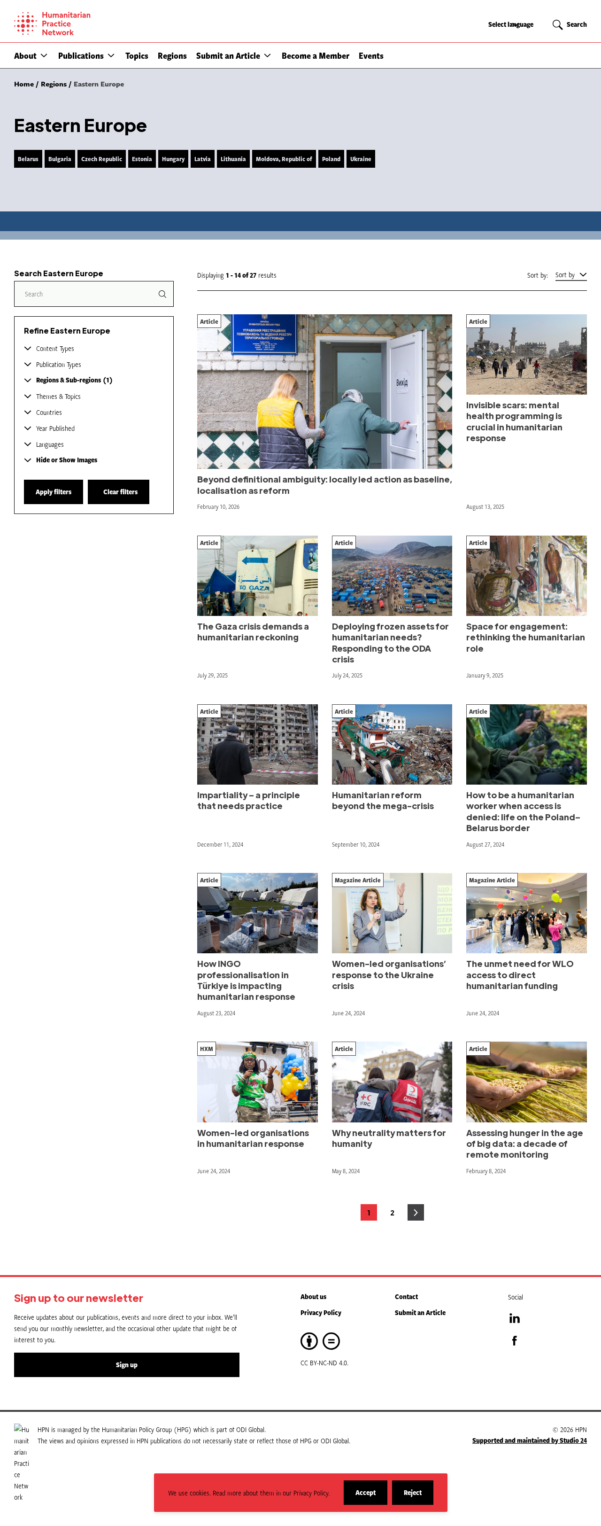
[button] (43, 55)
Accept (371, 1496)
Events (371, 55)
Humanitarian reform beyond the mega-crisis (383, 800)
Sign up (127, 1365)
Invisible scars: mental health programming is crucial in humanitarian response (514, 421)
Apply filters (53, 492)
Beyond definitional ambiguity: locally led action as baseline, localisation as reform (324, 484)
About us (313, 1296)
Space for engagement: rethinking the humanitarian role (525, 637)
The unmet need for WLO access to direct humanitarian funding (520, 974)
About (25, 55)
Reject (418, 1496)
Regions (172, 55)
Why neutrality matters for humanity (389, 1138)
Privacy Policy (320, 1312)
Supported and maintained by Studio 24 (529, 1440)
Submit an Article (228, 55)
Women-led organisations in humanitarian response (253, 1138)
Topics (136, 55)
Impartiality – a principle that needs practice (248, 800)
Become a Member (315, 55)
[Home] (84, 23)
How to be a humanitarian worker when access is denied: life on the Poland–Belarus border (523, 811)
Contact (406, 1296)
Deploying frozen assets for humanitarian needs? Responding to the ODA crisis (390, 642)
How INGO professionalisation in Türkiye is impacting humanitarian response (246, 980)
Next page (416, 1212)
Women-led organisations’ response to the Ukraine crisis (389, 974)
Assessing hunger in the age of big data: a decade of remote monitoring (524, 1143)
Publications (81, 55)
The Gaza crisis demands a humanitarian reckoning (253, 631)
